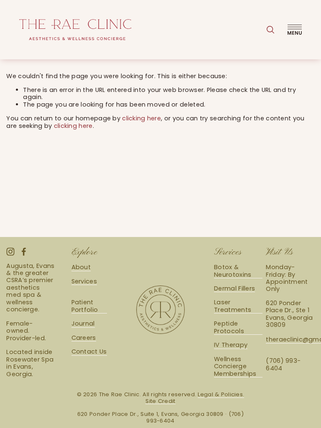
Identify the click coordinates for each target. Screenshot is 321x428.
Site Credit (160, 401)
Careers (83, 337)
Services (84, 281)
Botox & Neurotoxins (232, 271)
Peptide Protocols (229, 327)
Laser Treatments (232, 306)
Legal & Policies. (221, 394)
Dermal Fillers (234, 288)
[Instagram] (10, 251)
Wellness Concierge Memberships (235, 366)
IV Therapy (230, 345)
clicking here (141, 118)
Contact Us (89, 351)
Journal (83, 323)
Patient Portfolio (84, 306)
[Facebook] (24, 251)
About (81, 267)
